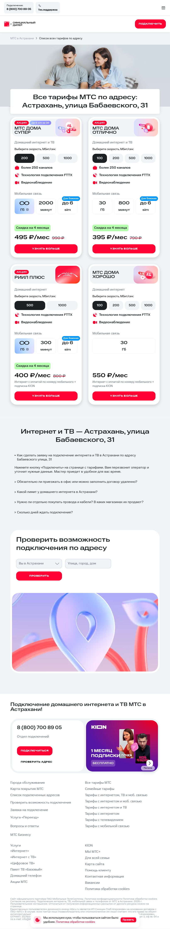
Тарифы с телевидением (104, 820)
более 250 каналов (36, 168)
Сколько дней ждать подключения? (45, 512)
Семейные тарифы (99, 789)
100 (100, 158)
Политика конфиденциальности (103, 898)
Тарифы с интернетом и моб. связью (113, 801)
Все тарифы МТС (98, 783)
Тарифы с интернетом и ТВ (106, 808)
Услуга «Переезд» (24, 817)
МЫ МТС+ (93, 852)
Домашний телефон (25, 876)
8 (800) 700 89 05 (19, 9)
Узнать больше (46, 248)
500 (46, 158)
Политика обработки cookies (107, 889)
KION (89, 846)
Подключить (52, 468)
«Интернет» (19, 851)
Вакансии (92, 883)
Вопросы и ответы (24, 826)
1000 (68, 158)
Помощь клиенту (98, 870)
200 (24, 158)
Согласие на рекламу (23, 901)
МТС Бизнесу (20, 835)
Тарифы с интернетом (102, 814)
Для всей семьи (97, 858)
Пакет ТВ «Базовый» (26, 870)
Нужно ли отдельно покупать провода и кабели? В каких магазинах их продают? (80, 502)
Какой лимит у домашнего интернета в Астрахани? (57, 492)
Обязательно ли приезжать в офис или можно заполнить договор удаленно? (77, 482)
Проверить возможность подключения (40, 803)
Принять (128, 919)
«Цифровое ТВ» (22, 863)
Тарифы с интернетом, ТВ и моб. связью (116, 795)
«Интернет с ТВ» (23, 857)
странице (16, 906)
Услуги (15, 846)
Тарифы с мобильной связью (107, 826)
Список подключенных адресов (35, 795)
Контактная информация (104, 877)
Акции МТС (19, 882)
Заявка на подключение (29, 810)
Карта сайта (94, 864)
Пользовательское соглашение (28, 903)
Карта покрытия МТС (27, 789)
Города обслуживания (27, 783)
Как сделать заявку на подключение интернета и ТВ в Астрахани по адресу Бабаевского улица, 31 (76, 457)
